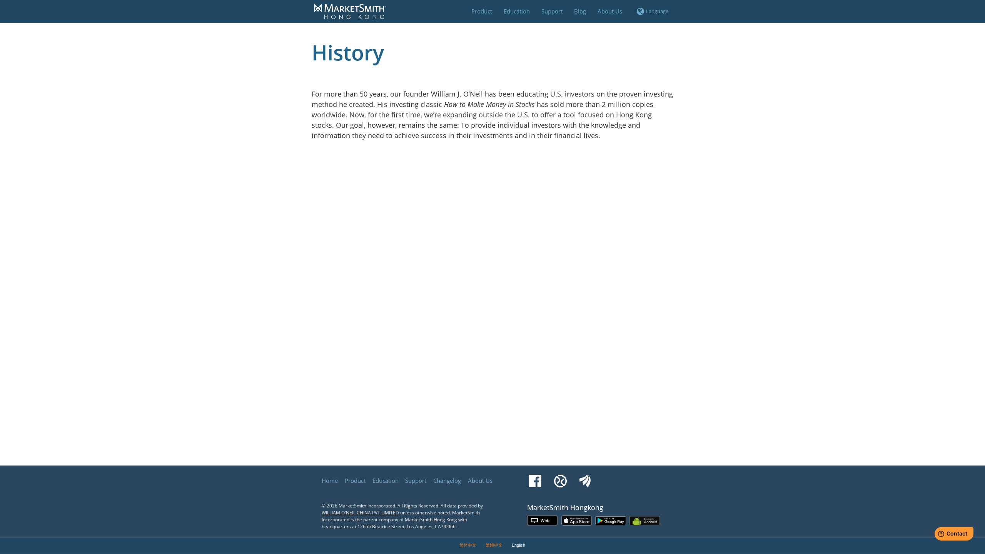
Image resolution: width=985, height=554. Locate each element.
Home (330, 480)
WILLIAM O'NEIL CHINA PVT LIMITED (360, 512)
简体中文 (467, 545)
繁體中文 (494, 545)
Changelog (447, 480)
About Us (480, 480)
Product (355, 480)
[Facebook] (535, 477)
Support (415, 480)
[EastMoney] (585, 477)
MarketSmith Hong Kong (354, 16)
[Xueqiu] (560, 477)
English (518, 545)
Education (385, 480)
